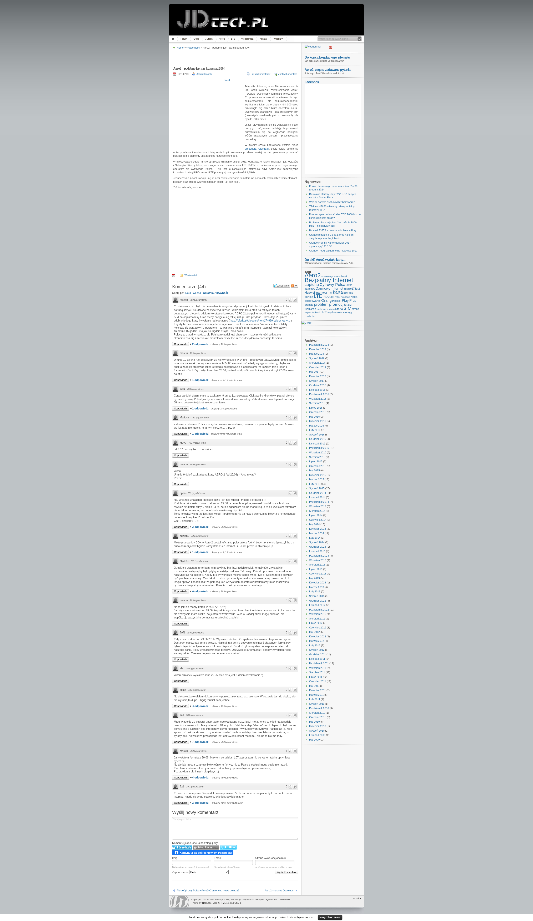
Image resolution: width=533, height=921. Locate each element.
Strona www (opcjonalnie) (270, 858)
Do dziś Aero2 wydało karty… (325, 260)
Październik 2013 (319, 555)
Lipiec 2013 (316, 569)
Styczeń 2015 (317, 488)
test (317, 312)
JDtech (209, 39)
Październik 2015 (319, 448)
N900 (337, 297)
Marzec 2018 (316, 353)
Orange (327, 300)
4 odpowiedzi (201, 591)
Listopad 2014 (317, 497)
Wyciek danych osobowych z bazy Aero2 (332, 202)
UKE (323, 312)
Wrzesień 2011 (317, 668)
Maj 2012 (314, 632)
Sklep (196, 39)
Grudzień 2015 (317, 439)
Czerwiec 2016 (317, 412)
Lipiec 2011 (315, 677)
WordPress (179, 901)
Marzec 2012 (316, 640)
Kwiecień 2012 (317, 636)
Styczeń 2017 (317, 380)
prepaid (309, 304)
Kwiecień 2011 (317, 690)
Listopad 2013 (317, 551)
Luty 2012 (314, 645)
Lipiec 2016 (316, 407)
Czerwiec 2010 (317, 717)
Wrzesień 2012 (317, 614)
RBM (348, 305)
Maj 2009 (314, 739)
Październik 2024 (319, 344)
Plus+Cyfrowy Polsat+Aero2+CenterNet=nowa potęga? (208, 890)
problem (321, 304)
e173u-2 (355, 288)
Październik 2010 (319, 708)
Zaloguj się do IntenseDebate (182, 847)
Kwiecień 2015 (317, 475)
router (320, 309)
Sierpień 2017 (317, 362)
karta (338, 292)
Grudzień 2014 (317, 493)
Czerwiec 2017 (317, 367)
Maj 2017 (314, 371)
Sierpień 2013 (317, 564)
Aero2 (222, 39)
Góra (358, 898)
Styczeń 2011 (316, 703)
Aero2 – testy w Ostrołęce (279, 890)
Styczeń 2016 (317, 434)
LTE (233, 39)
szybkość (310, 312)
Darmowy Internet (329, 288)
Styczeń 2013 (317, 596)
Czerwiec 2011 (317, 681)
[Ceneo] (306, 323)
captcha (312, 284)
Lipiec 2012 (316, 623)
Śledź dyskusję (294, 286)
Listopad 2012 (317, 605)
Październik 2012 (319, 609)
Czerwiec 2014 (317, 519)
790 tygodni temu (198, 751)
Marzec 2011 (316, 694)
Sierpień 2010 (317, 712)
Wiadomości (193, 47)
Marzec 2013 (316, 587)
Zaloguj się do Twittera (228, 847)
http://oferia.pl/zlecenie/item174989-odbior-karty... (260, 320)
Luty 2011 (314, 699)
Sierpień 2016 (317, 403)
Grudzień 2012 (317, 600)
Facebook (312, 82)
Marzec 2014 (316, 533)
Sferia (339, 308)
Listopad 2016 (317, 389)
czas (349, 285)
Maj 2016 (314, 416)
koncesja (348, 293)
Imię (174, 858)
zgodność (310, 316)
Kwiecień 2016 (317, 421)
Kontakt (263, 39)
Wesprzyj (278, 39)
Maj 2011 (314, 685)
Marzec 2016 (316, 425)
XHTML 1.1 (223, 903)
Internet (320, 292)
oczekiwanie (313, 300)
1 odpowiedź (200, 380)
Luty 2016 (314, 430)
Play (345, 301)
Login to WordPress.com (206, 847)
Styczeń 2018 (317, 358)
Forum (184, 39)
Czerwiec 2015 (317, 466)
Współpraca (247, 39)
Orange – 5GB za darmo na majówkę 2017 (333, 250)
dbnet (347, 289)
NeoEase (207, 903)
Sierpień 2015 (317, 457)
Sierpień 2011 (317, 672)
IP (327, 293)
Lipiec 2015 (316, 461)
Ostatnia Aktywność (215, 292)
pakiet (337, 301)
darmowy (310, 289)
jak (330, 293)
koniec (309, 296)
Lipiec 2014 (316, 515)
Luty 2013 (314, 591)
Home (173, 39)
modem (328, 297)
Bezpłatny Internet (329, 280)
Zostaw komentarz (287, 74)
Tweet (226, 80)
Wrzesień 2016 (317, 398)
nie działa (345, 297)
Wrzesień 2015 (317, 452)
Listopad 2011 (317, 658)
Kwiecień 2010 (317, 726)
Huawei (310, 292)
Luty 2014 (314, 537)
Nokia (354, 296)
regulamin (310, 309)
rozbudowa (329, 309)
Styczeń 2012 (317, 649)
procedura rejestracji (257, 148)
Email (217, 858)
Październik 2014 (319, 502)
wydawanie (335, 312)
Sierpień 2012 (317, 618)
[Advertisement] (234, 56)
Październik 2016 (319, 394)
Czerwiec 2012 (317, 627)
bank (344, 276)
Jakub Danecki (204, 74)
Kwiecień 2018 (317, 349)
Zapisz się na (180, 872)
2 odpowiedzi (201, 344)
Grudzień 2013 (317, 546)
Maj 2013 (314, 578)
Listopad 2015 (317, 443)
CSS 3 (237, 903)
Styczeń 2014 (317, 542)
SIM (347, 308)
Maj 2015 (314, 470)
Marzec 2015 (316, 479)
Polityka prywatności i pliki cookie (273, 899)
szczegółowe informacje (262, 917)
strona (355, 309)
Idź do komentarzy (261, 74)
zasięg (347, 312)
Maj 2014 (314, 524)
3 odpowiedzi (201, 706)
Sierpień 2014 (317, 510)
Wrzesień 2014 (317, 506)
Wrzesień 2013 (317, 560)
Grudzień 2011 (317, 654)
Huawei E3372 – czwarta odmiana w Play (332, 230)
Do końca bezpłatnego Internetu (327, 57)
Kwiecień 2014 (317, 528)
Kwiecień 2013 (317, 582)
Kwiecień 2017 (317, 376)
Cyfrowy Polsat (333, 284)
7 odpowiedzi (201, 741)
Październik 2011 (319, 663)
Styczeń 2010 (317, 730)
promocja (337, 304)
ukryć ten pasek (330, 917)
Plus (352, 301)
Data (188, 292)
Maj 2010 (314, 721)
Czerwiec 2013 (317, 573)
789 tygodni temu (198, 300)
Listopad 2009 (317, 735)
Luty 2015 (314, 484)
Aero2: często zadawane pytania (328, 69)
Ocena (197, 292)
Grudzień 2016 (317, 385)
